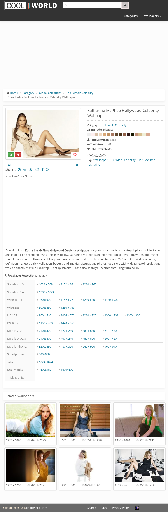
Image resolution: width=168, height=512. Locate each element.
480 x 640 (89, 331)
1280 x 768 (67, 308)
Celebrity (130, 160)
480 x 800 (89, 339)
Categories (131, 16)
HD (111, 160)
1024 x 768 (45, 284)
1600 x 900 (133, 315)
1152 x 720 (67, 300)
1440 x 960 (67, 323)
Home (14, 93)
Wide (119, 160)
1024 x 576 (67, 315)
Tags (104, 508)
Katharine (93, 164)
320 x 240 (67, 331)
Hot (140, 160)
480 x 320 (67, 346)
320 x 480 (45, 346)
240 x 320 (45, 331)
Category (28, 93)
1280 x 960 (89, 284)
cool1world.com (36, 508)
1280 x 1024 (46, 292)
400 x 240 (67, 339)
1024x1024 (46, 362)
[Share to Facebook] (42, 169)
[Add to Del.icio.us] (19, 169)
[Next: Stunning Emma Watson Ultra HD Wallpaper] (77, 165)
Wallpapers (151, 16)
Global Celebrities (50, 93)
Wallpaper (100, 160)
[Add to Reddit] (37, 169)
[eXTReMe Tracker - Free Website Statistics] (137, 508)
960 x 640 (111, 346)
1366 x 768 (111, 315)
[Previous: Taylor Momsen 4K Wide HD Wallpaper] (8, 165)
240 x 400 (45, 339)
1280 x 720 (89, 315)
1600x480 (45, 370)
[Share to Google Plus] (47, 169)
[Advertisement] (84, 58)
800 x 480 (45, 308)
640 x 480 (111, 331)
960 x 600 (45, 300)
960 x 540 (45, 315)
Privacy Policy (121, 508)
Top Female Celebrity (79, 93)
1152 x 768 (45, 323)
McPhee (150, 160)
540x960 (44, 354)
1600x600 (67, 370)
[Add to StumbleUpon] (30, 169)
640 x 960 (89, 346)
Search (91, 508)
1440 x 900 (111, 300)
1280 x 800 (89, 300)
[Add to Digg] (24, 169)
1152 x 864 (67, 284)
